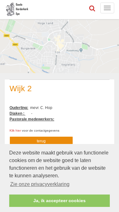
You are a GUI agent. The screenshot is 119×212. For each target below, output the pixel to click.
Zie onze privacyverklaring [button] (39, 184)
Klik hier (16, 130)
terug (41, 141)
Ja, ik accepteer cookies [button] (59, 200)
